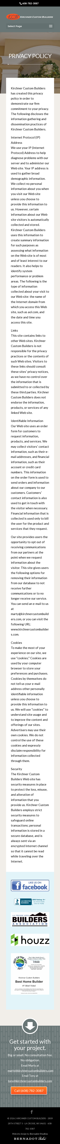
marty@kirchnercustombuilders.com (30, 1070)
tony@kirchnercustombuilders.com (30, 1081)
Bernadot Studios (39, 1134)
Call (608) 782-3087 (29, 1090)
